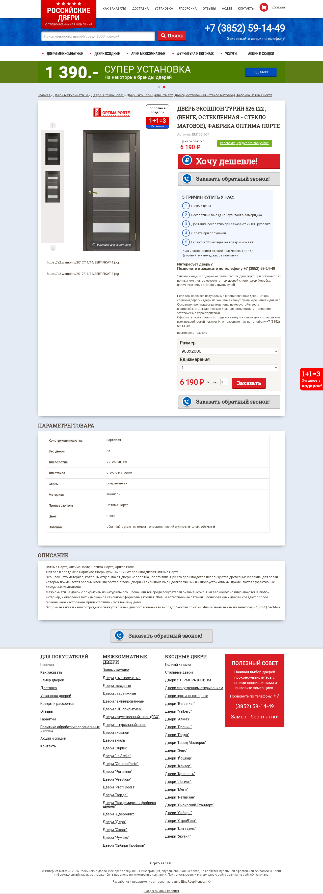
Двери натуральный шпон (124, 725)
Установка (164, 8)
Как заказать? (114, 8)
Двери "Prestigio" (117, 779)
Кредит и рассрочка (57, 704)
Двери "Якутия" (178, 836)
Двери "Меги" (176, 789)
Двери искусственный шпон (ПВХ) (131, 717)
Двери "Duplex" (115, 748)
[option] (53, 149)
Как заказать (51, 672)
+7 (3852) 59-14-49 (245, 28)
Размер (188, 342)
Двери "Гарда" (177, 735)
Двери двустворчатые (122, 678)
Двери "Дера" (114, 822)
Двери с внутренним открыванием (194, 688)
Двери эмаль (114, 740)
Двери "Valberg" (178, 711)
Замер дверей (52, 680)
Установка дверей (55, 696)
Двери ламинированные (123, 701)
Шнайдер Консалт (194, 881)
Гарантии (48, 719)
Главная (47, 665)
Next (53, 248)
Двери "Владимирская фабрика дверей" (129, 804)
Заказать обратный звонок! (233, 178)
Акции (227, 8)
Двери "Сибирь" (178, 813)
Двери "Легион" (178, 782)
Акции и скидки (53, 738)
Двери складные (117, 686)
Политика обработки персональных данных (70, 729)
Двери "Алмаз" (177, 719)
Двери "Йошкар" (178, 758)
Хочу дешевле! (226, 161)
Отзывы (209, 8)
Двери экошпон (116, 733)
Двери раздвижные (119, 693)
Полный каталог (116, 670)
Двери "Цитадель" (180, 828)
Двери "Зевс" (176, 750)
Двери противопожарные (186, 696)
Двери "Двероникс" (119, 814)
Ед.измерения (195, 359)
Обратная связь (161, 863)
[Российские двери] (68, 15)
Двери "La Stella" (117, 756)
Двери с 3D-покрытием (122, 709)
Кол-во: (213, 382)
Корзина (278, 7)
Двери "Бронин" (178, 727)
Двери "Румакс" (116, 838)
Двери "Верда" (115, 795)
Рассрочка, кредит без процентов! (244, 143)
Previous (53, 125)
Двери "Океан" (115, 830)
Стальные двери (179, 672)
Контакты (246, 8)
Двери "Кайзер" (178, 766)
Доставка (140, 8)
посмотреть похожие (192, 333)
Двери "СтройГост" (181, 821)
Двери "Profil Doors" (119, 787)
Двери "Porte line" (117, 772)
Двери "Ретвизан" (180, 797)
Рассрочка (188, 8)
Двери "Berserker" (180, 704)
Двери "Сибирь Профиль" (124, 845)
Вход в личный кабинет (161, 891)
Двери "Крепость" (180, 774)
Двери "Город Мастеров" (185, 743)
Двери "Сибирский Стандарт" (189, 805)
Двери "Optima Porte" (121, 764)
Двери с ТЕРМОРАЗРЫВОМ (188, 680)
